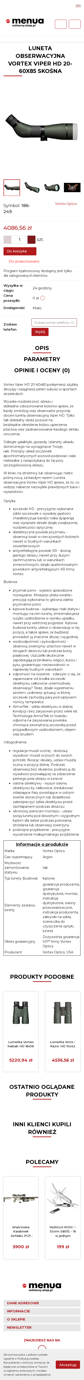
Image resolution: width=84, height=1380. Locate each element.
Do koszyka (17, 251)
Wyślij (40, 332)
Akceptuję (68, 1365)
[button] (42, 1303)
